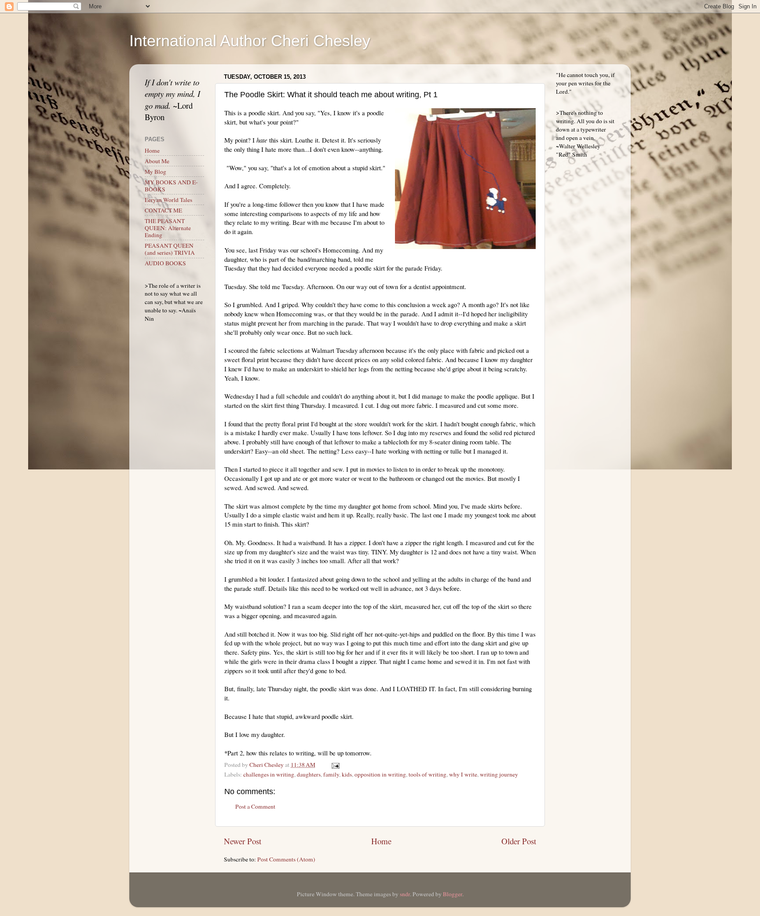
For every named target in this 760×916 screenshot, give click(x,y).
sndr (405, 894)
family (331, 774)
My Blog (155, 172)
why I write (463, 774)
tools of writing (427, 774)
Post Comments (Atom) (286, 859)
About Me (157, 161)
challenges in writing (268, 774)
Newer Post (242, 840)
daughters (309, 774)
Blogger (452, 894)
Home (381, 840)
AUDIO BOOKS (165, 263)
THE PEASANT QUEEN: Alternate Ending (168, 228)
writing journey (499, 774)
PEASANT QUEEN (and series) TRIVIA (170, 249)
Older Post (518, 840)
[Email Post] (335, 765)
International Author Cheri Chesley (249, 41)
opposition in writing (380, 774)
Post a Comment (255, 806)
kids (347, 774)
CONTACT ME (163, 210)
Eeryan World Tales (168, 200)
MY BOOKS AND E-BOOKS (171, 185)
